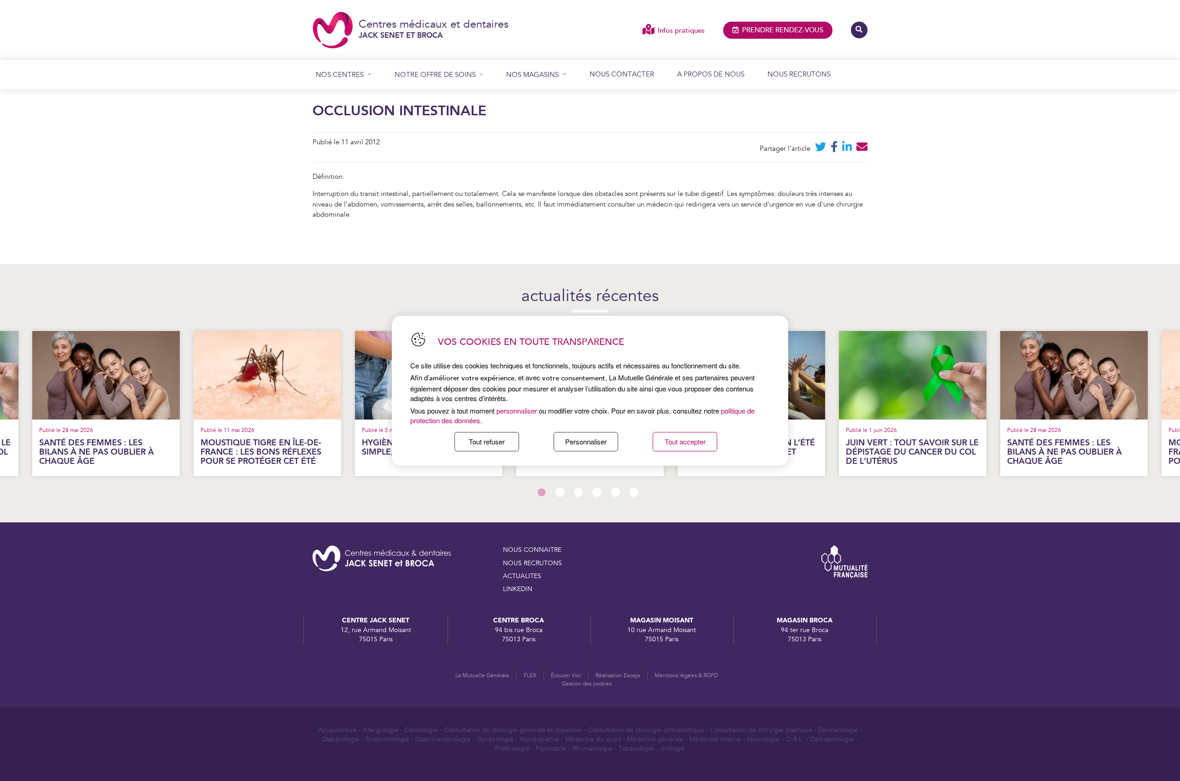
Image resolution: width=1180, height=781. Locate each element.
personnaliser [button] (516, 410)
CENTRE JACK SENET (375, 620)
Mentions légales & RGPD (686, 675)
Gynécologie (495, 739)
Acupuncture (338, 730)
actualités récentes (590, 296)
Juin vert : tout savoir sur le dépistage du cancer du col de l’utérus (912, 452)
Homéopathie (539, 739)
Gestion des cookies (587, 683)
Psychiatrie (551, 748)
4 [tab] (597, 492)
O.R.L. (795, 739)
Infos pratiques (681, 30)
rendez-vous (782, 30)
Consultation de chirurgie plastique (761, 730)
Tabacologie (636, 748)
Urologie (672, 748)
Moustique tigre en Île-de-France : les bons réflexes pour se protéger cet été (261, 452)
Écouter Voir (566, 675)
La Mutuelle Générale (482, 675)
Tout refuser (487, 441)
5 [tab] (615, 492)
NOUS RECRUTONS (532, 563)
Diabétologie (341, 739)
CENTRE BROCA (518, 620)
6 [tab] (633, 492)
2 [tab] (560, 492)
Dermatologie (838, 730)
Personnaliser (586, 441)
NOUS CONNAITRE (532, 550)
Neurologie (763, 739)
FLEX (530, 675)
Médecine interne (715, 739)
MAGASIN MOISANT (661, 620)
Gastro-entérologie (443, 739)
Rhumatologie (592, 748)
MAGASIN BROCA (804, 620)
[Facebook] (834, 148)
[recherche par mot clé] (859, 30)
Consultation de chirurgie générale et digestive (513, 730)
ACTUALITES (522, 576)
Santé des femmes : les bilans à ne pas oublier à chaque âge (96, 452)
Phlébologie (512, 748)
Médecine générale (655, 739)
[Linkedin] (847, 148)
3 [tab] (578, 492)
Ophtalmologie (832, 739)
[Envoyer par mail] (861, 148)
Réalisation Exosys (618, 675)
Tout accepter (685, 441)
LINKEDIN (517, 589)
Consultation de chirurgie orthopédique (646, 730)
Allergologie (380, 730)
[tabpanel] (912, 403)
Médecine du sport (593, 739)
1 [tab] (541, 492)
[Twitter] (820, 148)
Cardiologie (421, 730)
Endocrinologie (387, 739)
